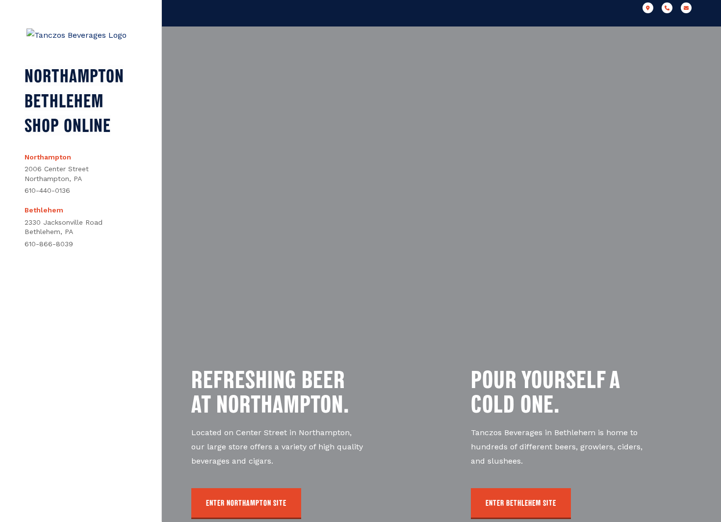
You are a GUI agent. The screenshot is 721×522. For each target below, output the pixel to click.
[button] (246, 503)
